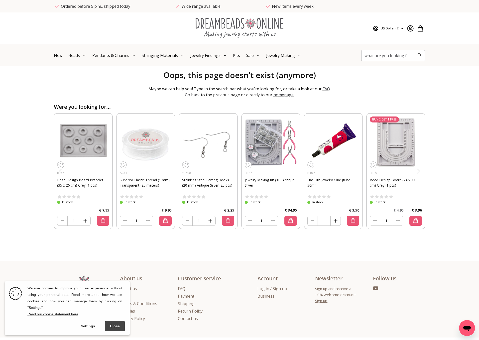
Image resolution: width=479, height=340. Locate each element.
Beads (74, 55)
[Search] (419, 55)
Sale (250, 55)
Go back (193, 95)
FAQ (326, 89)
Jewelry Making (280, 55)
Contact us (188, 318)
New (58, 55)
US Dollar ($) (390, 28)
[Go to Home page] (239, 23)
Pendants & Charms (110, 55)
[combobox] (387, 55)
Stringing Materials (160, 55)
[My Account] (410, 28)
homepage (283, 95)
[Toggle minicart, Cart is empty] (420, 28)
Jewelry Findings (205, 55)
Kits (236, 55)
